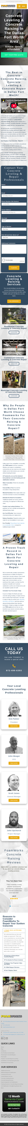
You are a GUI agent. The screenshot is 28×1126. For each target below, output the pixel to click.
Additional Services (5, 1070)
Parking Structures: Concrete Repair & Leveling (12, 1084)
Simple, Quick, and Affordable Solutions (13, 930)
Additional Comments (8, 243)
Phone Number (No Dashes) (11, 201)
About (2, 1047)
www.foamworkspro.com (9, 1027)
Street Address (7, 210)
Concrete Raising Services (7, 1080)
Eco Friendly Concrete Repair (8, 1053)
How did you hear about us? (11, 235)
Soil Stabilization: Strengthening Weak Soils (11, 1086)
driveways (5, 601)
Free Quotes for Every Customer (14, 960)
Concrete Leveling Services (7, 1078)
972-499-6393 (14, 670)
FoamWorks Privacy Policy (7, 1062)
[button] (10, 906)
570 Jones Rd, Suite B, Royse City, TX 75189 (13, 1032)
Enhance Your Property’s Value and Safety (13, 963)
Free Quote (3, 1056)
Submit (14, 268)
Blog (2, 1049)
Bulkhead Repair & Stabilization (8, 1072)
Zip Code (5, 218)
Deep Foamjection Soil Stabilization (9, 1082)
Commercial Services (6, 1074)
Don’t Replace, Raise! (11, 970)
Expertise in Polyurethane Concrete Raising (11, 956)
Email (4, 193)
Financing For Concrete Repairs (8, 1054)
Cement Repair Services (6, 1076)
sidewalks (21, 599)
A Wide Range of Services (12, 967)
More (2, 1088)
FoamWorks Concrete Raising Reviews (10, 1060)
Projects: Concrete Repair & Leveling (9, 1058)
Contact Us (3, 1051)
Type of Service (7, 226)
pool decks (11, 601)
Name (4, 185)
